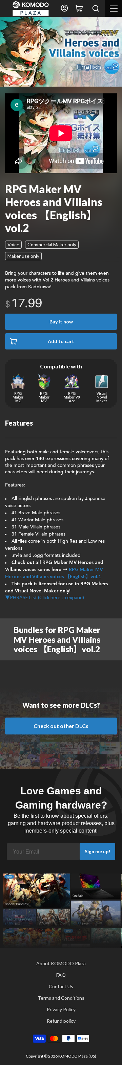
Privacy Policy (61, 1009)
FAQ (61, 975)
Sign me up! (97, 851)
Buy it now (61, 321)
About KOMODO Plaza (61, 963)
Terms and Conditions (61, 998)
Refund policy (61, 1021)
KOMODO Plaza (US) (77, 1056)
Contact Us (61, 986)
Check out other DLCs (61, 726)
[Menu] (113, 8)
